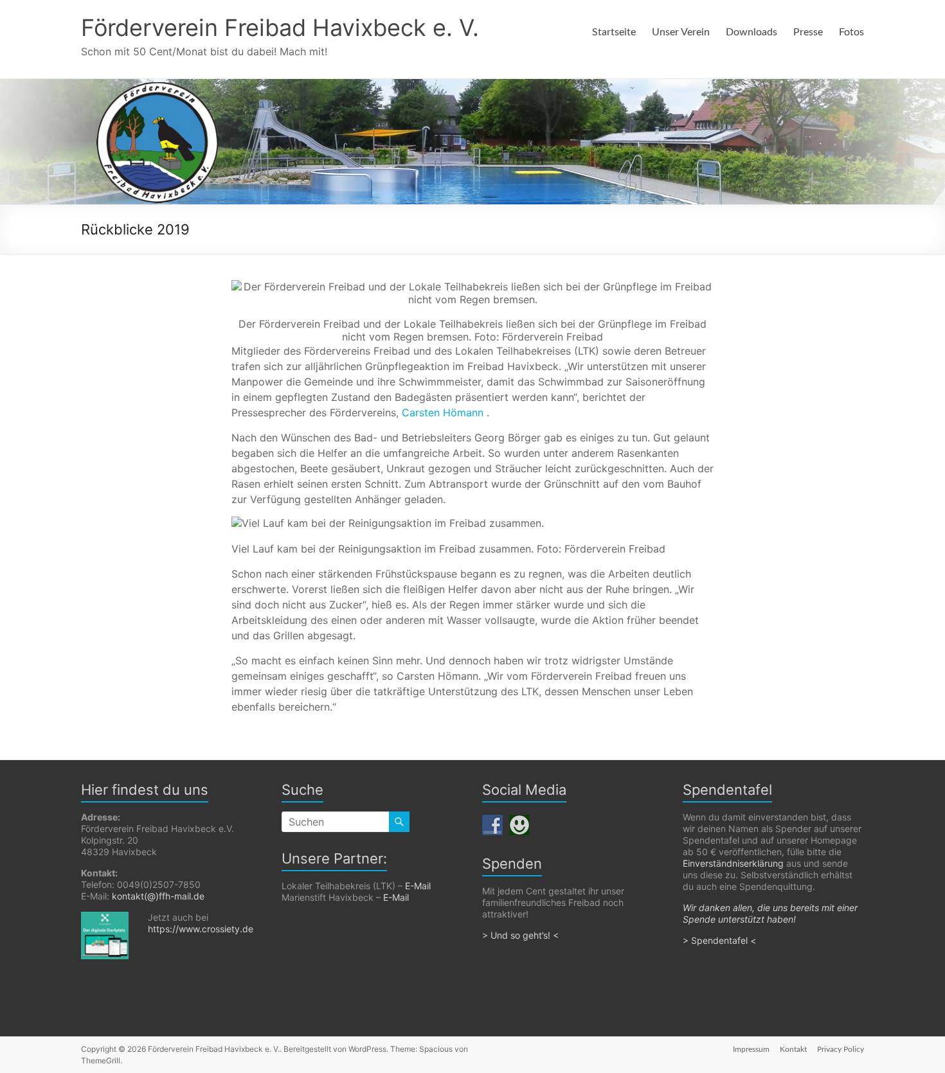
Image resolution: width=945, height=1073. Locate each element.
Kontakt (793, 1049)
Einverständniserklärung (733, 863)
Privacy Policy (840, 1049)
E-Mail (418, 885)
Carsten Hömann (444, 412)
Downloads (751, 32)
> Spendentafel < (721, 940)
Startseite (614, 32)
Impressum (751, 1049)
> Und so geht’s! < (520, 935)
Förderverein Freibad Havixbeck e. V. (280, 27)
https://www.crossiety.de (200, 928)
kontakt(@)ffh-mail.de (158, 896)
